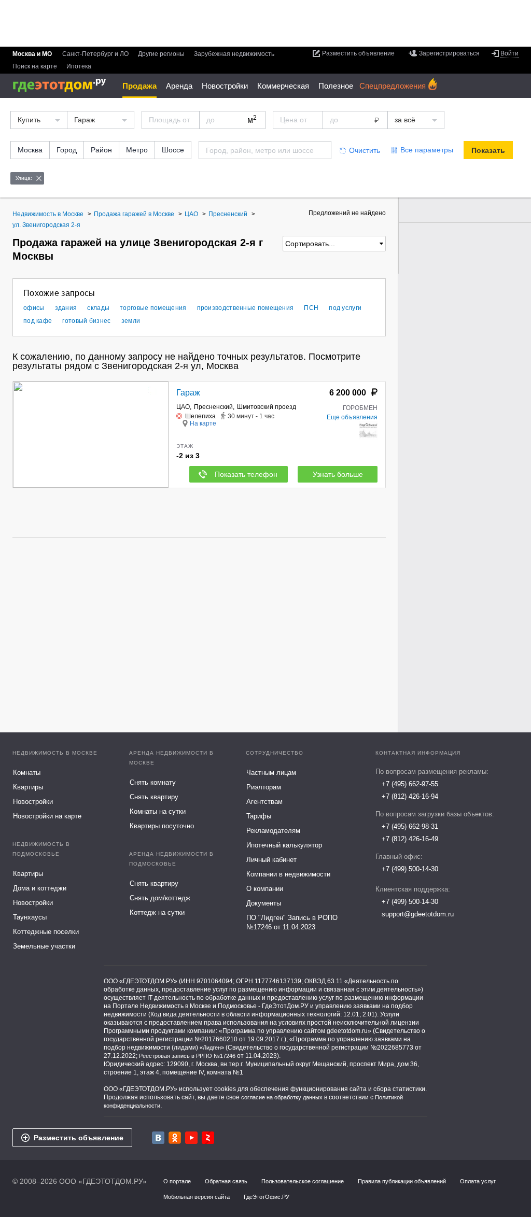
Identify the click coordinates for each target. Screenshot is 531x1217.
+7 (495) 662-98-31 (410, 826)
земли (131, 320)
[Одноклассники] (175, 1137)
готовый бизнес (86, 320)
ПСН (311, 308)
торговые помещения (153, 308)
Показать (488, 150)
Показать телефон (246, 474)
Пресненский (213, 407)
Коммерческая (283, 85)
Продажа (139, 85)
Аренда (179, 85)
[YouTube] (191, 1137)
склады (98, 308)
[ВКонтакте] (158, 1137)
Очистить (364, 150)
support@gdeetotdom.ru (418, 914)
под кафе (37, 320)
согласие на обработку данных (282, 1097)
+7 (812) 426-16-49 (410, 839)
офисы (34, 308)
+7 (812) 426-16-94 (410, 796)
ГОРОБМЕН (360, 408)
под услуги (345, 308)
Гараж (188, 392)
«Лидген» (212, 1047)
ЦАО (183, 407)
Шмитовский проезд (266, 407)
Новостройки (225, 85)
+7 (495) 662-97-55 (410, 784)
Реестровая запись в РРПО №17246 (187, 1056)
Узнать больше (338, 474)
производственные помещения (245, 308)
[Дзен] (208, 1137)
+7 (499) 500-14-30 (410, 869)
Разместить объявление (78, 1138)
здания (66, 308)
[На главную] (63, 85)
